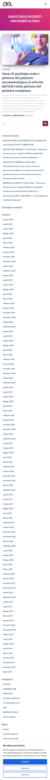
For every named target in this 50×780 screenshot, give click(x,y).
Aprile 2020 (7, 565)
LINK (5, 708)
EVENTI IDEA (6, 69)
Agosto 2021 (8, 495)
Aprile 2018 (7, 648)
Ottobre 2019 (8, 593)
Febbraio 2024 (8, 359)
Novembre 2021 (9, 481)
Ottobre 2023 (8, 378)
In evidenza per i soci (11, 703)
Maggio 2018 (8, 644)
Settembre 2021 (9, 490)
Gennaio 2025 (8, 308)
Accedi (6, 729)
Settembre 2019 (9, 597)
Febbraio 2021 (8, 523)
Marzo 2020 (7, 569)
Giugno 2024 (8, 341)
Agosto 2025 (8, 275)
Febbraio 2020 (8, 574)
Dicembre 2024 (9, 313)
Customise (25, 768)
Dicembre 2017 (9, 663)
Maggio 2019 (8, 611)
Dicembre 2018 (9, 625)
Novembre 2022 (9, 429)
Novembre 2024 (9, 317)
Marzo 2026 (7, 243)
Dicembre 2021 (9, 476)
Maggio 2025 (8, 289)
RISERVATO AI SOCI (10, 712)
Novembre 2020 (9, 537)
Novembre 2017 (9, 667)
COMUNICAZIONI (9, 689)
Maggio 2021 (8, 509)
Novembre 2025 (9, 261)
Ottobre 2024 (8, 322)
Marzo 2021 (7, 518)
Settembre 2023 (9, 383)
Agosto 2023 (8, 387)
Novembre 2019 (9, 588)
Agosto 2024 (8, 331)
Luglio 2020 (7, 551)
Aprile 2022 (7, 457)
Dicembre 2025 (9, 257)
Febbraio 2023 (8, 415)
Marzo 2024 (7, 355)
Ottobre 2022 (8, 434)
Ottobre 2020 (8, 541)
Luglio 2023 (7, 392)
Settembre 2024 (9, 327)
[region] (25, 761)
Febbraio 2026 (8, 247)
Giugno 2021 (8, 504)
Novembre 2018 (9, 630)
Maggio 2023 (8, 401)
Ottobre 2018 (8, 634)
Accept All (25, 762)
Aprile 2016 (7, 672)
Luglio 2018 (7, 639)
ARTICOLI (6, 684)
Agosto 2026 (8, 220)
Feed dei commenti (10, 739)
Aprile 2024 (7, 350)
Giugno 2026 (8, 229)
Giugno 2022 (8, 448)
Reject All (25, 775)
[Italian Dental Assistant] (8, 4)
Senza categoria (9, 717)
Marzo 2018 (7, 653)
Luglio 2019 (7, 607)
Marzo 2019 (7, 616)
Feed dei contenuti (10, 734)
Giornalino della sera (11, 698)
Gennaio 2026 (8, 252)
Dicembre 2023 (9, 369)
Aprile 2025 (7, 294)
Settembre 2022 (9, 439)
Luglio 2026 (7, 224)
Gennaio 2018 (8, 658)
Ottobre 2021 (8, 485)
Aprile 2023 (7, 406)
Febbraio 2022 (8, 467)
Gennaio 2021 (8, 527)
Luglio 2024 (7, 336)
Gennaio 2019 (8, 621)
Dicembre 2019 (9, 583)
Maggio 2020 (8, 560)
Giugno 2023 (8, 397)
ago (29, 115)
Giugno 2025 (8, 285)
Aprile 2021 (7, 513)
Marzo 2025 (7, 299)
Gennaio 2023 (8, 420)
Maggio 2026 (8, 233)
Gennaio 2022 (8, 471)
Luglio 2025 (7, 280)
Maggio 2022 (8, 453)
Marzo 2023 (7, 411)
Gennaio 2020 (8, 579)
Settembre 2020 (9, 546)
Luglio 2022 (7, 443)
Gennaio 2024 (8, 364)
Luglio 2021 (7, 499)
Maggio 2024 (8, 345)
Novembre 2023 (9, 373)
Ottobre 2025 (8, 266)
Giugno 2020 (8, 555)
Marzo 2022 (7, 462)
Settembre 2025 (9, 271)
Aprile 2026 (7, 238)
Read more (30, 112)
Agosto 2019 (8, 602)
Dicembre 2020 (9, 532)
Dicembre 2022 (9, 425)
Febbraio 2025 (8, 303)
